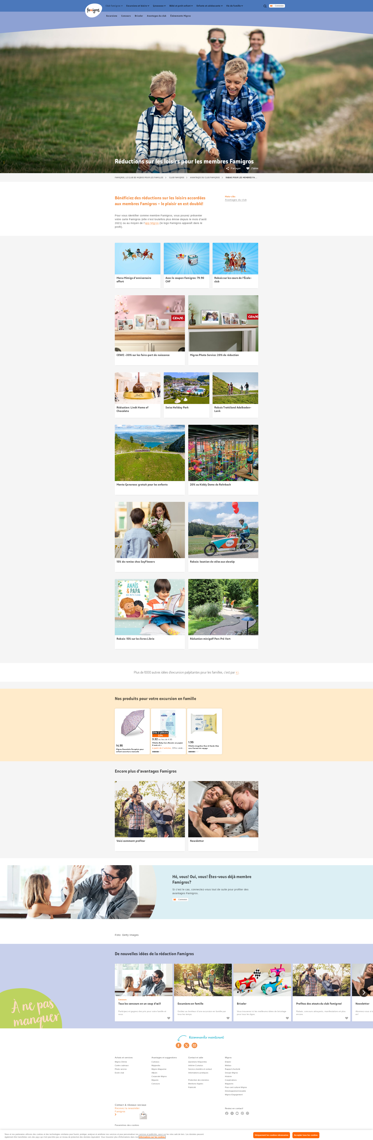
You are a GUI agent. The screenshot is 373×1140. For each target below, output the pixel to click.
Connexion (279, 6)
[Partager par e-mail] (194, 1045)
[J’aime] (169, 1018)
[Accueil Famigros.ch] (93, 10)
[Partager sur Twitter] (186, 1045)
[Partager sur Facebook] (178, 1045)
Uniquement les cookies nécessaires (271, 1135)
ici (237, 672)
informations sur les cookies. (152, 1137)
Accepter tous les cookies (306, 1135)
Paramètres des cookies (127, 1125)
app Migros (152, 223)
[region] (186, 1135)
